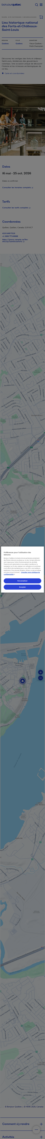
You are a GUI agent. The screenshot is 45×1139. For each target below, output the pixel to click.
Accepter (22, 587)
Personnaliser (22, 581)
